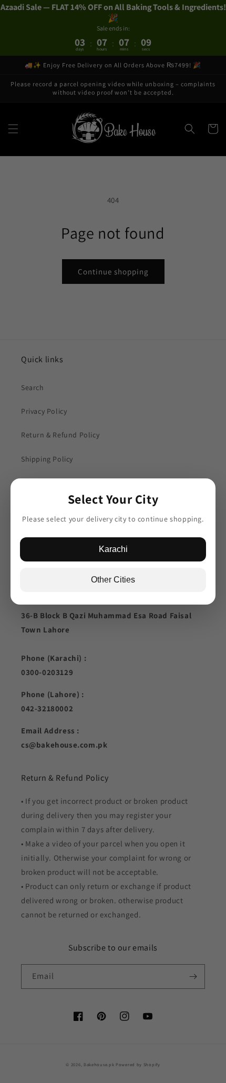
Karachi (113, 549)
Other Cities (113, 579)
